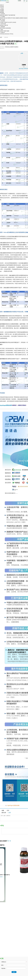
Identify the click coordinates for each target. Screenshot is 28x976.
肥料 (9, 18)
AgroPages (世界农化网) (13, 805)
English (7, 2)
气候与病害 (10, 15)
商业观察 (2, 20)
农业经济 (2, 13)
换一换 (9, 840)
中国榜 (4, 31)
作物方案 (6, 25)
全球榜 (1, 31)
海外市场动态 (3, 28)
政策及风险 (8, 28)
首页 (1, 37)
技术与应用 (3, 23)
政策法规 (2, 15)
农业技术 (2, 25)
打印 (8, 810)
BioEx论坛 (7, 33)
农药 (7, 18)
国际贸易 (2, 26)
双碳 (14, 15)
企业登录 (2, 6)
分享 (9, 812)
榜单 (1, 29)
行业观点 (2, 22)
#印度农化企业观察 (9, 46)
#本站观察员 (15, 46)
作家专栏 (6, 22)
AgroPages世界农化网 (6, 405)
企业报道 (2, 9)
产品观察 (2, 16)
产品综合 (3, 19)
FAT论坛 (11, 33)
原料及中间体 (3, 18)
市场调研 (2, 10)
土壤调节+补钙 (2, 953)
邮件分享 (4, 812)
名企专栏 (10, 22)
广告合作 (2, 7)
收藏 (3, 810)
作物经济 (6, 15)
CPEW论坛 (2, 33)
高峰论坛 (2, 32)
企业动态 (14, 22)
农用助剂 (21, 18)
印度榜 (7, 31)
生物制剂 (17, 18)
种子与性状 (12, 18)
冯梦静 (24, 65)
